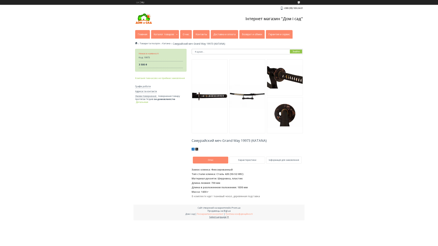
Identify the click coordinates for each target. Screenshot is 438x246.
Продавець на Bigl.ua (219, 210)
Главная (142, 34)
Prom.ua (236, 207)
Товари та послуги (150, 43)
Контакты (201, 34)
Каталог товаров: (164, 34)
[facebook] (193, 149)
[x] (196, 149)
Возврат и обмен (252, 34)
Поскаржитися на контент (210, 214)
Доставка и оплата (224, 34)
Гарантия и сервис (279, 34)
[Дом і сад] (143, 18)
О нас (186, 34)
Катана (166, 43)
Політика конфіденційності (239, 214)
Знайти (296, 51)
